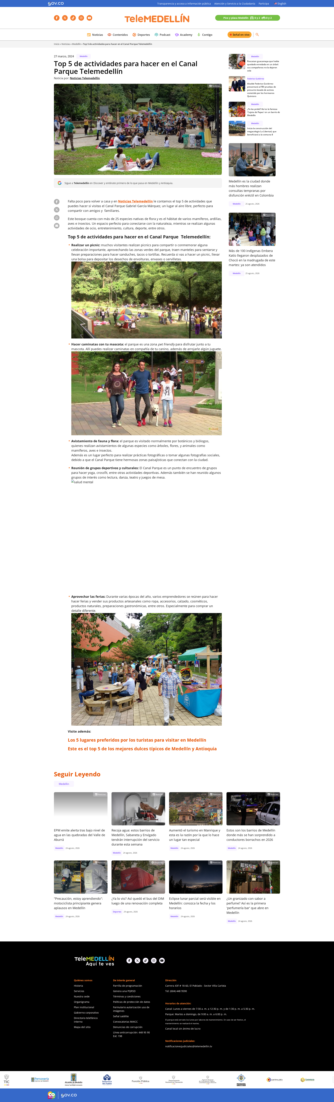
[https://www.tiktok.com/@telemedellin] (145, 960)
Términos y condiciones (127, 996)
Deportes (141, 35)
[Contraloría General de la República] (200, 1080)
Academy (183, 35)
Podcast (162, 35)
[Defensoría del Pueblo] (33, 1079)
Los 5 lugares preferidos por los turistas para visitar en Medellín (137, 740)
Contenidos (117, 35)
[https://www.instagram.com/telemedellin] (154, 960)
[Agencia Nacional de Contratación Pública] (133, 1079)
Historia (78, 985)
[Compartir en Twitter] (56, 210)
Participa (264, 3)
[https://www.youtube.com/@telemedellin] (162, 960)
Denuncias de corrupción (127, 1027)
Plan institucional (84, 1007)
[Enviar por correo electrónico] (56, 225)
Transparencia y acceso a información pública (184, 3)
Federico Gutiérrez (255, 78)
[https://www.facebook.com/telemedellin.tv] (129, 960)
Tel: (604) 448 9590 (176, 991)
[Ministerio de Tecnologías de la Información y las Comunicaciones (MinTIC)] (301, 1079)
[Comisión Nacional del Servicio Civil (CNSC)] (267, 1079)
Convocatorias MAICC (125, 1021)
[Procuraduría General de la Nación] (167, 1080)
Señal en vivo (241, 34)
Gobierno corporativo (86, 1012)
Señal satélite (121, 1016)
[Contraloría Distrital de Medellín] (234, 1080)
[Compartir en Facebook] (56, 202)
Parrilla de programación (127, 985)
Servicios (79, 991)
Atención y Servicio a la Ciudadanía (234, 3)
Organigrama (81, 1001)
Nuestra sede (82, 996)
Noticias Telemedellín (85, 78)
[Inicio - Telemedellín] (157, 18)
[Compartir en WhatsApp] (56, 218)
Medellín (76, 44)
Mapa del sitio (82, 1027)
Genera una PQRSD (124, 991)
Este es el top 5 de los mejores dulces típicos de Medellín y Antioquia (142, 749)
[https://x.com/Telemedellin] (137, 960)
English (282, 3)
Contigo (204, 35)
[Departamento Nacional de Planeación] (100, 1080)
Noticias (95, 35)
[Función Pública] (66, 1079)
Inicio (56, 44)
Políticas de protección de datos (131, 1001)
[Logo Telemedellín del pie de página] (94, 960)
